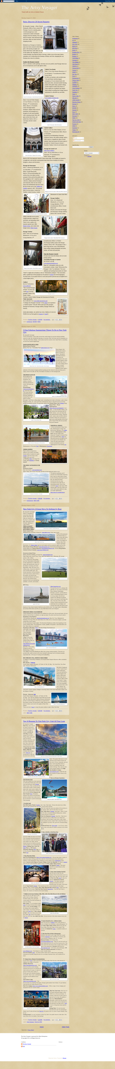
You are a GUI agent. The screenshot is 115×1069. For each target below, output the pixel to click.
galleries (53, 922)
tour (27, 291)
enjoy (63, 436)
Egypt (73, 76)
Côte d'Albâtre (75, 62)
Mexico (74, 106)
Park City (28, 752)
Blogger (64, 1058)
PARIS (39, 321)
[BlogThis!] (57, 319)
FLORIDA (74, 82)
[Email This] (55, 319)
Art (73, 40)
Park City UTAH (38, 1022)
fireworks (31, 460)
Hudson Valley (75, 96)
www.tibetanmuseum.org (48, 548)
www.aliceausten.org (44, 546)
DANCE (74, 72)
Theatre (58, 865)
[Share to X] (58, 319)
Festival (62, 403)
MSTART (35, 321)
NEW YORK (36, 500)
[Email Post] (53, 319)
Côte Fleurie (75, 64)
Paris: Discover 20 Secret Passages (36, 22)
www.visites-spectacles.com (40, 301)
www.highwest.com (54, 771)
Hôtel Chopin (34, 228)
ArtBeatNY (74, 42)
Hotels (73, 94)
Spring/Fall (50, 889)
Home (42, 1027)
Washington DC (75, 131)
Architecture (29, 321)
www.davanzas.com (45, 947)
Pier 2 (36, 627)
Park (37, 446)
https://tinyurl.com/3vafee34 (57, 408)
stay (31, 960)
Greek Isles (75, 90)
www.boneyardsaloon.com (47, 941)
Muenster (74, 110)
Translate (89, 156)
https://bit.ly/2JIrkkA (49, 150)
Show (31, 793)
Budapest (74, 56)
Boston (74, 50)
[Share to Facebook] (60, 319)
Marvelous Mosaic (76, 102)
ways (57, 485)
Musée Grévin (26, 226)
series (60, 878)
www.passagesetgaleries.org (51, 263)
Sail (35, 694)
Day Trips (74, 74)
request (51, 274)
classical (65, 862)
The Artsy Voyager (27, 1044)
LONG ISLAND (75, 100)
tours (24, 905)
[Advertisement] (80, 25)
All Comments (77, 140)
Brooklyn (74, 54)
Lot (65, 444)
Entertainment (30, 500)
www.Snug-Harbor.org (42, 550)
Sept (57, 887)
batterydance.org (45, 347)
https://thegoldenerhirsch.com (30, 965)
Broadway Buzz (75, 52)
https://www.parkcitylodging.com (40, 986)
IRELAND (74, 98)
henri (24, 1046)
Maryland (74, 104)
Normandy (74, 116)
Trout (29, 911)
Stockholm (74, 127)
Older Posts (65, 1027)
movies (25, 455)
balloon (26, 917)
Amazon (41, 314)
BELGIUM (74, 48)
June (33, 952)
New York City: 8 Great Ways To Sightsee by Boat (42, 509)
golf (29, 914)
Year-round (54, 825)
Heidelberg (74, 92)
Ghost (24, 847)
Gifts (66, 1003)
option (45, 302)
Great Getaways (30, 1022)
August (51, 881)
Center (54, 928)
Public (65, 430)
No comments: (47, 319)
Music (73, 112)
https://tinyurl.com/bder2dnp (57, 492)
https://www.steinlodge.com (30, 981)
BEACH (74, 46)
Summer (52, 811)
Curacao (74, 70)
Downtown (49, 446)
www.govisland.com (37, 470)
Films (30, 458)
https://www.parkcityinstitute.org (44, 857)
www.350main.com (27, 951)
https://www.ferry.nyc (56, 586)
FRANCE (74, 84)
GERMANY (75, 86)
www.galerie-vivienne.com (51, 98)
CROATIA (74, 66)
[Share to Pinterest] (61, 319)
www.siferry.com (46, 532)
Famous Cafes (75, 80)
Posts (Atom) (31, 1030)
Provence (74, 124)
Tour (27, 852)
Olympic (37, 784)
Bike (35, 849)
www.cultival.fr (27, 286)
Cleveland (74, 60)
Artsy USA (74, 44)
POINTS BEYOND (76, 122)
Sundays (38, 805)
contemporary (58, 860)
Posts (75, 138)
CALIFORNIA (75, 58)
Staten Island (34, 545)
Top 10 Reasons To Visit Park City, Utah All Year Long (44, 721)
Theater (74, 130)
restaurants (47, 936)
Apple (45, 314)
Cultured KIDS (75, 68)
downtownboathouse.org (43, 618)
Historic (25, 846)
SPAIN (73, 126)
